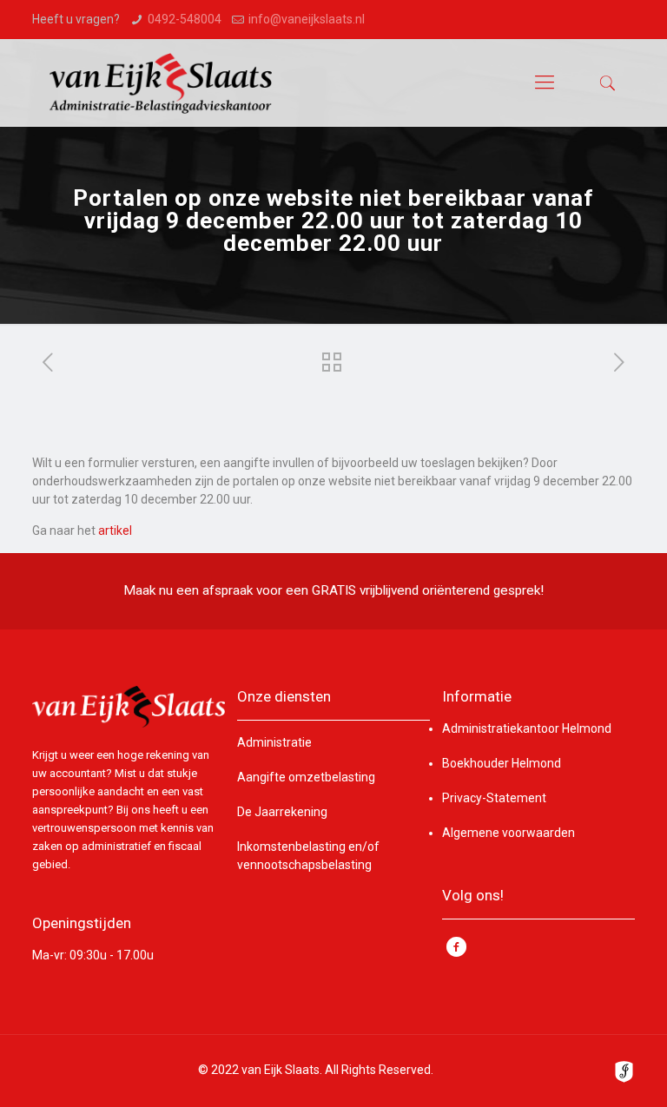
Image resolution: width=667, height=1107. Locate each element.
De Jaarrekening (282, 812)
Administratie (274, 742)
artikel (115, 530)
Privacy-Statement (494, 798)
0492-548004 (184, 19)
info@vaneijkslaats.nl (306, 19)
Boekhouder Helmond (501, 763)
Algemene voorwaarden (508, 833)
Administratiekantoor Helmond (526, 728)
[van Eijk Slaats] (161, 82)
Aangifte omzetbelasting (306, 777)
